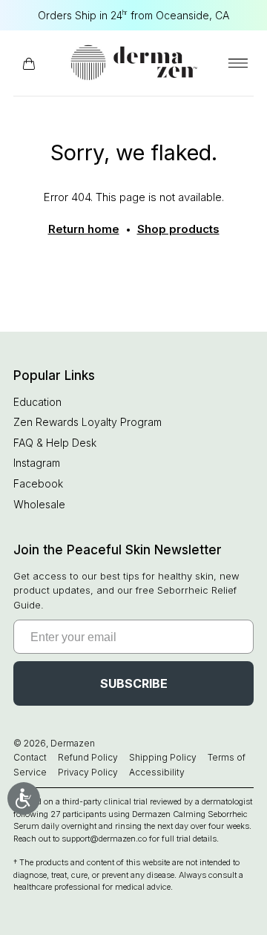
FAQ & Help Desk (54, 442)
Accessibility (157, 772)
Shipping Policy (163, 757)
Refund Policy (88, 757)
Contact (30, 757)
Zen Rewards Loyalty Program (87, 422)
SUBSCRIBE (134, 683)
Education (37, 402)
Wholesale (39, 504)
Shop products (178, 229)
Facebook (38, 483)
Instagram (36, 462)
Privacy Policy (88, 772)
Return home (83, 229)
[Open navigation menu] (238, 63)
